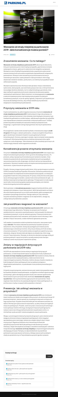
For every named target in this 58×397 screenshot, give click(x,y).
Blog (54, 2)
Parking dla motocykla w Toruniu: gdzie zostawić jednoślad (20, 363)
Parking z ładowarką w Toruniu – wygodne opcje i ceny (19, 383)
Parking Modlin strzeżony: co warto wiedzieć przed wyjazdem (21, 378)
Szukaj (7, 353)
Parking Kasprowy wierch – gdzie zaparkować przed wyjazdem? (21, 373)
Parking (13, 54)
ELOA (35, 394)
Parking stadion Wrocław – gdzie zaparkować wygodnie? (20, 368)
